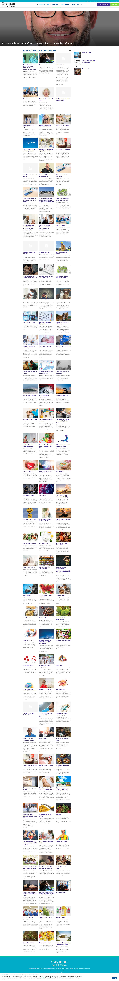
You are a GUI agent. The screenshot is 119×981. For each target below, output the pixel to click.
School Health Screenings (30, 419)
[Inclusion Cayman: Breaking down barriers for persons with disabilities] (46, 219)
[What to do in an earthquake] (46, 389)
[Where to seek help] (46, 246)
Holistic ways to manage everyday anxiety (63, 445)
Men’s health (43, 738)
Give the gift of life (28, 471)
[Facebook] (114, 1)
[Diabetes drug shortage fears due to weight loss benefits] (30, 192)
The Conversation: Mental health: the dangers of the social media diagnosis (46, 893)
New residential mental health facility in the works (62, 421)
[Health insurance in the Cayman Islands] (46, 269)
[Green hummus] (30, 611)
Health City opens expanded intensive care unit (30, 816)
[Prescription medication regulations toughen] (46, 143)
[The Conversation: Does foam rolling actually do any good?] (30, 885)
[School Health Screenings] (30, 413)
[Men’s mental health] (46, 293)
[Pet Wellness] (63, 293)
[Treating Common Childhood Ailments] (30, 438)
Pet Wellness (59, 300)
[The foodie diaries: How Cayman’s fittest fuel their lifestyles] (30, 835)
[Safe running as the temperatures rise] (46, 659)
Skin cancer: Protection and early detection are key (45, 715)
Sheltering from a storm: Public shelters (46, 372)
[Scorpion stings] (63, 683)
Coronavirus (42, 495)
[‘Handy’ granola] (63, 589)
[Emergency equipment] (46, 683)
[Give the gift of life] (30, 465)
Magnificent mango (44, 942)
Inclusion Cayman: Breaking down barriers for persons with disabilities (46, 227)
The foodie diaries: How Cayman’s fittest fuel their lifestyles (30, 843)
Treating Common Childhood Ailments (28, 445)
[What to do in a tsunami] (30, 389)
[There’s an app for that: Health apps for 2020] (46, 465)
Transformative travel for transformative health (63, 943)
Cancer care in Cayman (62, 125)
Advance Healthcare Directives (45, 323)
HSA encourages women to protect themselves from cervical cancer (62, 789)
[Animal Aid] (30, 293)
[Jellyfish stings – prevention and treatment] (30, 683)
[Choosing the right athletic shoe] (46, 560)
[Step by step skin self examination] (77, 63)
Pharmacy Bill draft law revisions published (29, 150)
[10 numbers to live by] (63, 707)
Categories (55, 4)
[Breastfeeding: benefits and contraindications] (46, 860)
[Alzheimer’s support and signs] (46, 835)
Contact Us (109, 0)
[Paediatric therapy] (63, 219)
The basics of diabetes (29, 567)
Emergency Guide (61, 892)
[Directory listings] (30, 911)
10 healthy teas (43, 543)
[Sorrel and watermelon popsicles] (46, 589)
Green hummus (27, 617)
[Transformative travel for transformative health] (63, 936)
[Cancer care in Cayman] (63, 119)
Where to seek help (44, 252)
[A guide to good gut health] (63, 634)
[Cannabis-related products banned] (30, 168)
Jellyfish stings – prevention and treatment (30, 690)
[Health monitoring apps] (46, 759)
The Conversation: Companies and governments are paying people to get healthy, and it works (63, 570)
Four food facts (60, 471)
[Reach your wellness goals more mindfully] (63, 489)
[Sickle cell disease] (30, 659)
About (79, 4)
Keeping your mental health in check (45, 520)
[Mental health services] (46, 58)
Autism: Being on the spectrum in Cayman (45, 126)
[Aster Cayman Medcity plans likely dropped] (63, 192)
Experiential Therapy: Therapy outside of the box (45, 446)
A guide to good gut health (63, 640)
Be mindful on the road (29, 519)
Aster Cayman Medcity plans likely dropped (62, 199)
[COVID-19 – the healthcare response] (63, 340)
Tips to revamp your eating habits (61, 543)
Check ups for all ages (29, 322)
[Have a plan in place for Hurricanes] (63, 365)
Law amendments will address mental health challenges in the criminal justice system (46, 201)
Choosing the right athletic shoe (44, 567)
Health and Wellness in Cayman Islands (39, 50)
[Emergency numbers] (30, 489)
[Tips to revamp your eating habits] (63, 537)
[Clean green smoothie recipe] (46, 911)
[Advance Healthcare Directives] (46, 316)
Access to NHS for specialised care (44, 175)
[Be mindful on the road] (30, 513)
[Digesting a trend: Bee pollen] (46, 808)
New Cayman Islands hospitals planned (62, 276)
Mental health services (45, 64)
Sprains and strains (28, 640)
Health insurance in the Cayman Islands (46, 276)
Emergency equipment (45, 689)
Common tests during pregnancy (29, 347)
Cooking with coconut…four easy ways (62, 618)
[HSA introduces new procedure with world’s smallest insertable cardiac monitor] (30, 219)
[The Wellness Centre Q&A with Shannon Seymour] (30, 860)
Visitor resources (60, 64)
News (73, 4)
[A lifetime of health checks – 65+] (30, 707)
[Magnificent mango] (46, 936)
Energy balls (42, 617)
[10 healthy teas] (46, 537)
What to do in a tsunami (29, 395)
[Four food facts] (63, 465)
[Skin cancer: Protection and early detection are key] (46, 707)
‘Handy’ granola (60, 595)
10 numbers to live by (62, 713)
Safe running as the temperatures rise (44, 666)
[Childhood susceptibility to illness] (46, 413)
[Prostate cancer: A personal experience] (30, 732)
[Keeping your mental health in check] (46, 513)
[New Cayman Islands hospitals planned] (63, 269)
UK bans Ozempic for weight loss (62, 175)
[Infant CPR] (63, 659)
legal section (42, 977)
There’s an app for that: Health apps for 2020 (45, 472)
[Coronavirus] (46, 489)
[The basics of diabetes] (30, 560)
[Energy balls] (46, 611)
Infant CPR (59, 665)
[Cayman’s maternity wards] (46, 340)
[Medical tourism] (30, 92)
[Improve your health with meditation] (63, 513)
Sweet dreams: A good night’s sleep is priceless (30, 276)
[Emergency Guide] (63, 885)
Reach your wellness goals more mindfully (62, 496)
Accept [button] (114, 978)
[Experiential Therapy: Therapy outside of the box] (46, 438)
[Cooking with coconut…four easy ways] (63, 611)
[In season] (63, 808)
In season (58, 814)
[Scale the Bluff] (30, 589)
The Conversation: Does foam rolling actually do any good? (30, 893)
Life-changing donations (30, 765)
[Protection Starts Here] (63, 389)
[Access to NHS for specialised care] (46, 168)
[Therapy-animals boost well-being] (63, 316)
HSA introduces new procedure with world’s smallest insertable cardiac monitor (29, 227)
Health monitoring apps (46, 765)
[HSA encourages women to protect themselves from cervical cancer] (63, 781)
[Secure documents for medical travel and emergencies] (46, 634)
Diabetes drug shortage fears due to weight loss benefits (29, 200)
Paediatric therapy (61, 225)
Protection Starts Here (62, 395)
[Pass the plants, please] (30, 537)
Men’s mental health (45, 300)
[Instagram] (117, 1)
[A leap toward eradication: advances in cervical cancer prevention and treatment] (59, 28)
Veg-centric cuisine (28, 942)
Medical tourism (27, 98)
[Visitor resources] (63, 58)
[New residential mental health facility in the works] (63, 413)
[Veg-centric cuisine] (30, 936)
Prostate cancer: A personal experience (29, 739)
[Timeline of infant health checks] (46, 92)
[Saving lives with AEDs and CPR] (30, 246)
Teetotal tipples (60, 917)
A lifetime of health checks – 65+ (28, 714)
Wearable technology (62, 841)
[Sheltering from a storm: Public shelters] (46, 365)
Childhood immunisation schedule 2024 (63, 99)
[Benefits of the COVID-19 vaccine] (30, 365)
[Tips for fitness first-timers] (63, 860)
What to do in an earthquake (44, 396)
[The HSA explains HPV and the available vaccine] (46, 781)
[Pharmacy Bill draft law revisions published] (30, 143)
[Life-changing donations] (30, 759)
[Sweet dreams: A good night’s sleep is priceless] (30, 269)
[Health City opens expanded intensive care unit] (30, 808)
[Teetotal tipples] (63, 911)
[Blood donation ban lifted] (63, 143)
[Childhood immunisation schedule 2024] (63, 92)
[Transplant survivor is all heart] (63, 732)
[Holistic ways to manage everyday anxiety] (63, 438)
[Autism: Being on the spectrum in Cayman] (46, 119)
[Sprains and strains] (30, 634)
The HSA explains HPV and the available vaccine (46, 788)
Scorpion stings (60, 689)
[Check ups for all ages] (30, 316)
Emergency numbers (28, 495)
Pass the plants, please (29, 543)
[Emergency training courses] (63, 246)
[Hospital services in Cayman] (30, 119)
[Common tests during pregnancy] (30, 340)
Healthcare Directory (43, 4)
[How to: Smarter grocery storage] (30, 781)
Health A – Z (96, 0)
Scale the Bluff (27, 595)
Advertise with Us (103, 0)
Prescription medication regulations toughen (46, 150)
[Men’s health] (46, 732)
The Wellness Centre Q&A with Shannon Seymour (30, 867)
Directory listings (28, 917)
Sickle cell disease (28, 665)
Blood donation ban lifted (63, 149)
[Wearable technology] (63, 835)
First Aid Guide (65, 4)
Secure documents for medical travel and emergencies (45, 641)
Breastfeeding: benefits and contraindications (45, 867)
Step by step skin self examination (88, 61)
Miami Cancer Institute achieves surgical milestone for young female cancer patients (29, 67)
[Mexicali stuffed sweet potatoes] (63, 759)
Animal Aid (26, 300)
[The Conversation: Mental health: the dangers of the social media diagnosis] (46, 885)
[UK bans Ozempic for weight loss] (63, 168)
